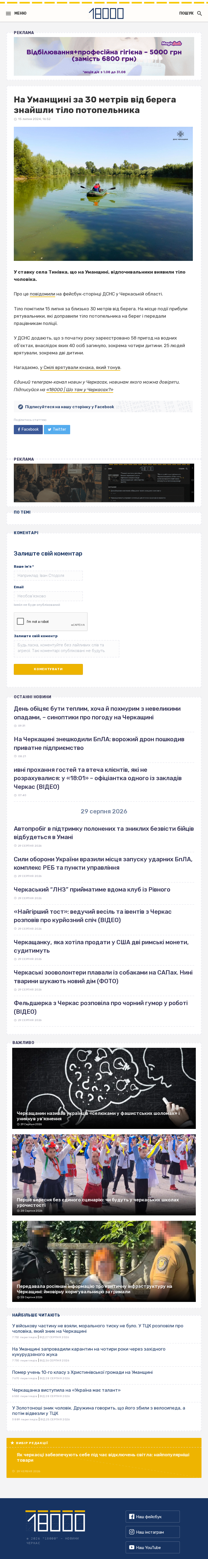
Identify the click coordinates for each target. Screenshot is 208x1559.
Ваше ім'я (24, 566)
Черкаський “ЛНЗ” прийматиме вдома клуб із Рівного (92, 889)
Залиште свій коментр (36, 636)
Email (19, 587)
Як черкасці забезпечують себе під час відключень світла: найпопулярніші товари (103, 1457)
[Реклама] (104, 56)
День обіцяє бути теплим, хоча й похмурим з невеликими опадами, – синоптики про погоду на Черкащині (97, 713)
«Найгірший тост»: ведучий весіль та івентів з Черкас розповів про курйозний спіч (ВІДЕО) (93, 916)
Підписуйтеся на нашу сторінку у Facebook (69, 406)
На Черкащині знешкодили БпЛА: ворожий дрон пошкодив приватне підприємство (99, 743)
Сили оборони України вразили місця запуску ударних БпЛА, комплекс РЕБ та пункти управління (103, 863)
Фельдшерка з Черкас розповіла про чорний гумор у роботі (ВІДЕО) (101, 1007)
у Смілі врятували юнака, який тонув (80, 367)
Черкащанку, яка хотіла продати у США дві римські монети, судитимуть (101, 946)
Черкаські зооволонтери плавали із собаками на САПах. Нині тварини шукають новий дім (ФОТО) (103, 977)
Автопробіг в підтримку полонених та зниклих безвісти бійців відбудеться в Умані (104, 833)
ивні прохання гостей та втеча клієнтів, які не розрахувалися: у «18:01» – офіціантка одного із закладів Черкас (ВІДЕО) (98, 778)
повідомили (42, 294)
